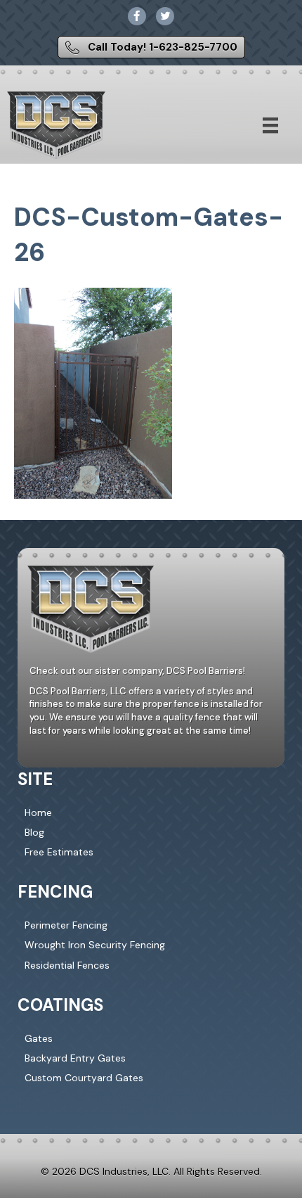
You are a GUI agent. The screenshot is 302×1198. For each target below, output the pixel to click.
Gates (39, 1038)
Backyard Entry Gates (75, 1058)
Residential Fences (67, 965)
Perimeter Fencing (66, 925)
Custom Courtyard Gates (84, 1077)
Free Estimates (59, 852)
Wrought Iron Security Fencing (95, 944)
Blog (34, 832)
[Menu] (270, 125)
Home (38, 812)
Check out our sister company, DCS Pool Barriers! (137, 671)
